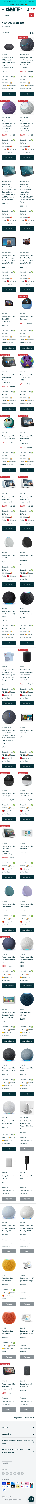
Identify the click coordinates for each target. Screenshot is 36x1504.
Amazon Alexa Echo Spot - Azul (26, 317)
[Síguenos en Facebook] (3, 1473)
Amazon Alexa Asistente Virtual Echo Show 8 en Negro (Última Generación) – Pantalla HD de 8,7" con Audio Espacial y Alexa (27, 193)
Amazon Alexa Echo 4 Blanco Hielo (8, 1122)
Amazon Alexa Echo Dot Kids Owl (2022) (8, 437)
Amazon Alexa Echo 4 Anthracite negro (8, 1069)
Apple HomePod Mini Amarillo (7, 1279)
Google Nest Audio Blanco (8, 1177)
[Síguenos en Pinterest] (11, 1473)
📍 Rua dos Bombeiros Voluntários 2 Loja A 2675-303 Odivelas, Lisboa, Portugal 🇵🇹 (18, 3)
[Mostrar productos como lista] (33, 33)
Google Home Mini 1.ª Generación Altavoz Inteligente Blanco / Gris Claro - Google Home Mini (8, 675)
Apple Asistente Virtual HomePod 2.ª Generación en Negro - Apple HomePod (27, 675)
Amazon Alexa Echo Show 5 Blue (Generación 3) (8, 499)
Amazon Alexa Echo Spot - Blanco (26, 794)
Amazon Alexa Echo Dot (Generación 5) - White (27, 959)
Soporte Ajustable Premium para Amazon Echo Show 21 (26, 1124)
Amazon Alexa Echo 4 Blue (26, 1069)
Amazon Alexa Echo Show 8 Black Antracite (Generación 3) (8, 378)
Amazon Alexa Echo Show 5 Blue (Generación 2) (8, 1386)
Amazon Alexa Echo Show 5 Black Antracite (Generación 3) (26, 439)
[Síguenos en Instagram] (7, 1473)
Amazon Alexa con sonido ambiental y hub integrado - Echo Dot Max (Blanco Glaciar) (26, 126)
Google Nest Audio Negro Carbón (26, 1385)
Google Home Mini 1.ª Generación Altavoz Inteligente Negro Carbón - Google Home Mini (8, 62)
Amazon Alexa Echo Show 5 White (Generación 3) (26, 499)
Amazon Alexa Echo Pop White (8, 556)
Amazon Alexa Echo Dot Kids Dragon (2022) (26, 377)
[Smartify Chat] (31, 1499)
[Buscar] (31, 15)
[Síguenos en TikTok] (18, 1473)
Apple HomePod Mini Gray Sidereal (26, 612)
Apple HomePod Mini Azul (25, 1013)
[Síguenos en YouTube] (14, 1473)
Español (5, 1463)
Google (4, 54)
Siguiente (28, 1418)
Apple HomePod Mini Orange (7, 1332)
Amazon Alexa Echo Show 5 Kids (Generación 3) (8, 319)
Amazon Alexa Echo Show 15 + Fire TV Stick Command (8, 1015)
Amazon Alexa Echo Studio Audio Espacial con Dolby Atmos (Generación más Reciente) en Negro (8, 736)
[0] (32, 9)
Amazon (4, 313)
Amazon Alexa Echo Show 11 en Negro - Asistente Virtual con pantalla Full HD (9, 259)
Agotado (27, 1149)
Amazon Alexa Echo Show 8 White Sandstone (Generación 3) (8, 850)
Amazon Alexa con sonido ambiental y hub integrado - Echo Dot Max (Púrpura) (8, 126)
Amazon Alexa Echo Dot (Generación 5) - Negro (9, 613)
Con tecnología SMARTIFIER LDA (11, 1500)
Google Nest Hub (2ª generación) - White (27, 1332)
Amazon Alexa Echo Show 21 (26, 731)
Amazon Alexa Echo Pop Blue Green (8, 905)
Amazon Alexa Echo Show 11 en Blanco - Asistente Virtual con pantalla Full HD (27, 259)
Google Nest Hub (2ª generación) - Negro (27, 1279)
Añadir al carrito (9, 94)
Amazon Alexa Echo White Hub (26, 847)
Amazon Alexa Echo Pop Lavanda (26, 905)
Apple (22, 608)
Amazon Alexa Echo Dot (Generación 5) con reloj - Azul (8, 1228)
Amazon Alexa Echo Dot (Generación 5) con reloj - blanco (26, 1228)
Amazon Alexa (24, 54)
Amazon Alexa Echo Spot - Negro (8, 794)
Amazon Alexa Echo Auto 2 (26, 1177)
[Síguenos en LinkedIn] (22, 1473)
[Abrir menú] (3, 9)
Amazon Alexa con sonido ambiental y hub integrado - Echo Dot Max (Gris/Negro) (26, 62)
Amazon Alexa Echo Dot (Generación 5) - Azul (9, 959)
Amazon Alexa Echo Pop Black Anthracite (26, 558)
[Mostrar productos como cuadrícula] (30, 33)
